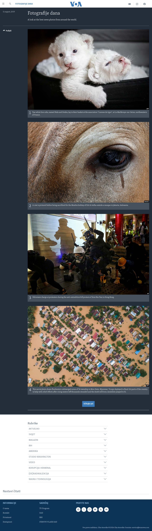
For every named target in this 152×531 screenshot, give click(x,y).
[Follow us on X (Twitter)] (84, 509)
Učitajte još (88, 404)
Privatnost (7, 518)
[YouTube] (129, 4)
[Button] (7, 31)
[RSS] (101, 509)
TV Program (44, 509)
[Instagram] (137, 4)
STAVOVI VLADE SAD (48, 522)
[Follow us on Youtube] (95, 509)
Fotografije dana (24, 4)
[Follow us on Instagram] (89, 509)
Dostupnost (7, 522)
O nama (6, 509)
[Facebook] (144, 4)
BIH (41, 518)
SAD (41, 513)
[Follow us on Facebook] (78, 509)
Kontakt (6, 513)
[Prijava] (106, 509)
